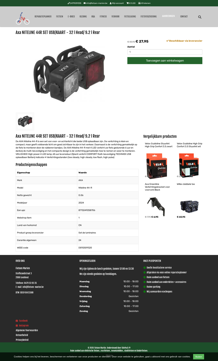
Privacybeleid (22, 339)
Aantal (131, 46)
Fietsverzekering (149, 16)
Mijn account (118, 3)
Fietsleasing (130, 16)
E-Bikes (71, 16)
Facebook (23, 320)
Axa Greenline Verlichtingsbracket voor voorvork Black (157, 187)
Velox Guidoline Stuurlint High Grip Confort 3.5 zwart (158, 145)
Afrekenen (145, 3)
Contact (184, 16)
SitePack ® (126, 347)
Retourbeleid (22, 335)
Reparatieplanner (43, 16)
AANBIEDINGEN (168, 16)
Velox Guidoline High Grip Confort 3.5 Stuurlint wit (190, 145)
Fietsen (59, 16)
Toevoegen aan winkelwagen (165, 60)
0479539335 (75, 3)
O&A (93, 16)
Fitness (103, 16)
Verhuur (115, 16)
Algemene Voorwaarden (27, 330)
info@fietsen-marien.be (96, 3)
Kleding (83, 16)
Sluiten (198, 356)
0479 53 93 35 (30, 283)
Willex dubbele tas (186, 184)
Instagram (24, 325)
